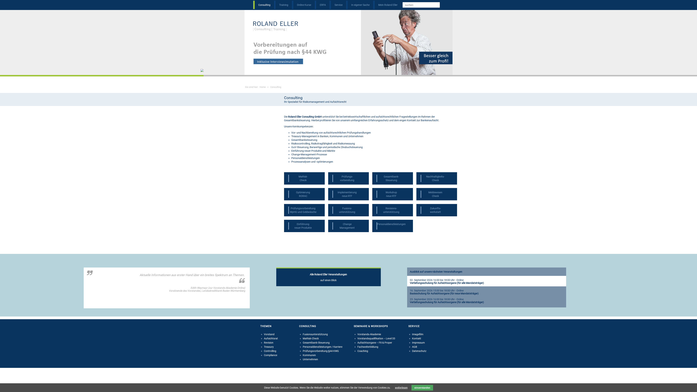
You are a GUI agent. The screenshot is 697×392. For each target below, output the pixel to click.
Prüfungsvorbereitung (303, 208)
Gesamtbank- (391, 176)
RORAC (303, 196)
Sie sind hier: (255, 87)
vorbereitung (347, 180)
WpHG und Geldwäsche (303, 212)
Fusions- (347, 208)
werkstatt (435, 212)
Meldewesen (435, 192)
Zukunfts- (435, 208)
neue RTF (347, 196)
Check (303, 180)
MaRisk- (303, 176)
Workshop (391, 192)
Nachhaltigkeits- (435, 176)
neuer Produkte (303, 227)
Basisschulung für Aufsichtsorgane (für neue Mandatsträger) (444, 293)
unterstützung (347, 212)
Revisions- (391, 208)
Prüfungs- (347, 176)
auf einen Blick (328, 277)
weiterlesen (401, 387)
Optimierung (303, 192)
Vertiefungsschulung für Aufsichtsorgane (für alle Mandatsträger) (447, 283)
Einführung (303, 224)
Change (347, 224)
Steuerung (391, 180)
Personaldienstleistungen (391, 224)
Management (347, 227)
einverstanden (422, 387)
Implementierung (347, 192)
